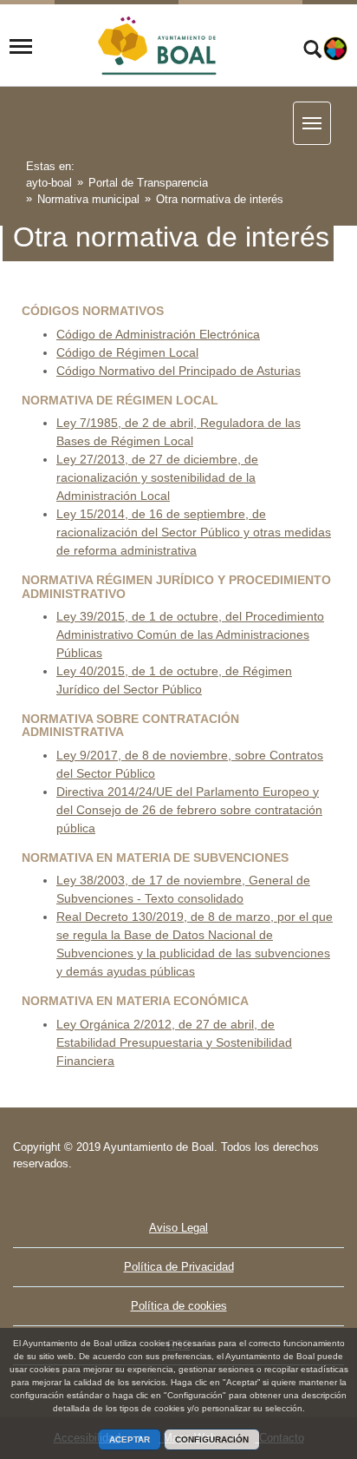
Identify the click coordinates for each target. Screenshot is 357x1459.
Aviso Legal (178, 1227)
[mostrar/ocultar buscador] (312, 51)
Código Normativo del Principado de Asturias (178, 371)
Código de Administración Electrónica (158, 334)
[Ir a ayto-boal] (158, 47)
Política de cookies (179, 1305)
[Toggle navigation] (21, 46)
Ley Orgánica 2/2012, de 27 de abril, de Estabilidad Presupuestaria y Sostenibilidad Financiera (174, 1042)
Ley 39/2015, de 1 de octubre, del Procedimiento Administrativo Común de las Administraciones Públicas (190, 634)
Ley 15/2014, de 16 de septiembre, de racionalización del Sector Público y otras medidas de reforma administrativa (193, 532)
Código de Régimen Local (127, 352)
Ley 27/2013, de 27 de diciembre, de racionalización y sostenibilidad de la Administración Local (157, 477)
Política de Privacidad (179, 1266)
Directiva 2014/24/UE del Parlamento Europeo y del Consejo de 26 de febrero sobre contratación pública (189, 810)
